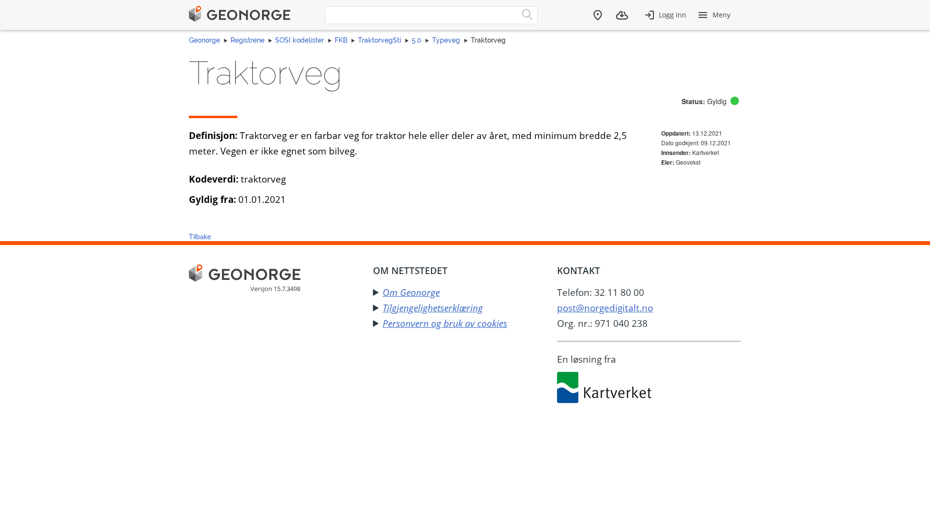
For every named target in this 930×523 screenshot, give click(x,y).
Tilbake (200, 236)
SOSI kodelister (299, 40)
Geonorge (204, 40)
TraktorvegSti (379, 40)
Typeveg (446, 40)
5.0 (416, 40)
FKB (341, 40)
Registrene (247, 40)
